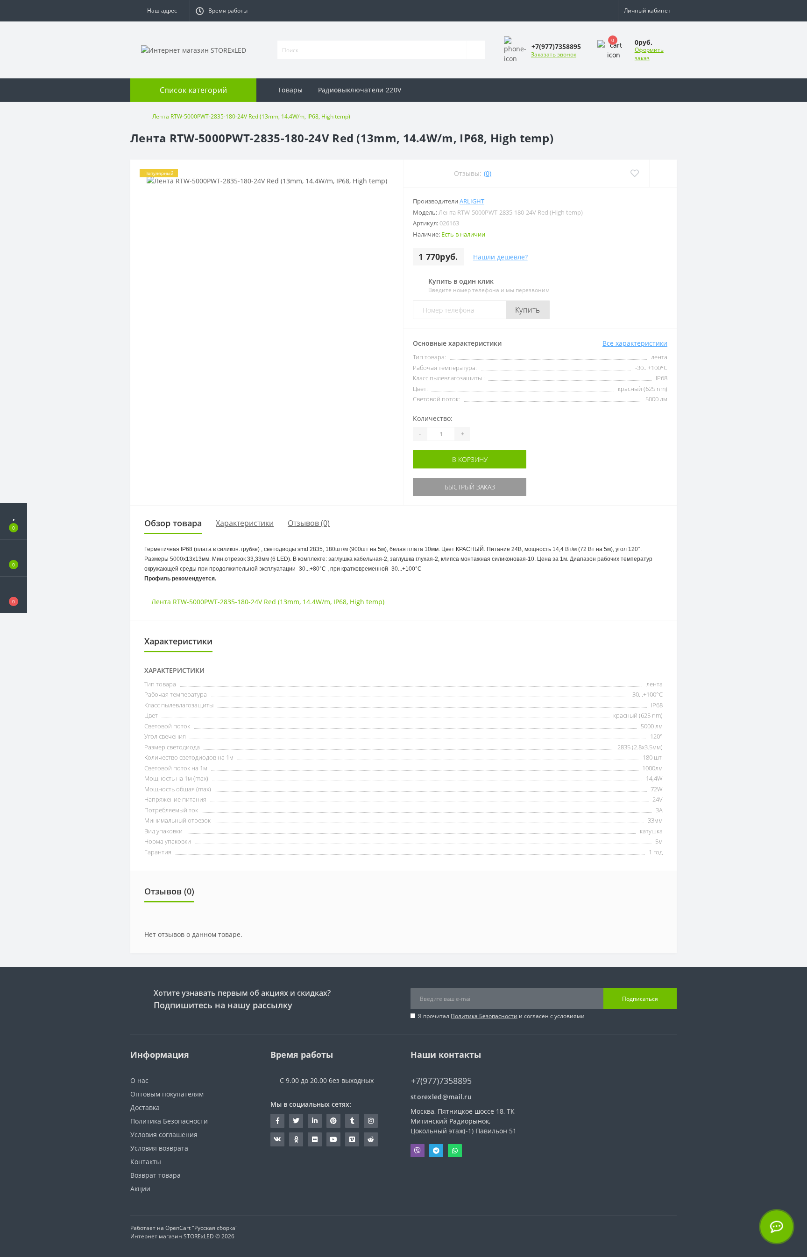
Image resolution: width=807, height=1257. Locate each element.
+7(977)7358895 (436, 1067)
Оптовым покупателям (167, 1093)
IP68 (340, 601)
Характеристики (245, 523)
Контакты (145, 1161)
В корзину (442, 459)
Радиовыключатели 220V (359, 89)
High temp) (367, 601)
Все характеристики (634, 343)
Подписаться (640, 999)
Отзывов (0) (309, 523)
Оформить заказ (649, 54)
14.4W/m (316, 601)
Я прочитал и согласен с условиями (501, 1016)
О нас (139, 1080)
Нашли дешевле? (500, 256)
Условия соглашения (164, 1134)
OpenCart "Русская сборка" (201, 1228)
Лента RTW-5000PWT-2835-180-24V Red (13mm (225, 601)
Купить (527, 310)
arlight (472, 201)
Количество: (433, 418)
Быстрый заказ (442, 486)
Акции (140, 1188)
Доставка (145, 1107)
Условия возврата (159, 1148)
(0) (487, 173)
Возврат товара (155, 1175)
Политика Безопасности (484, 1016)
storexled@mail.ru (441, 1096)
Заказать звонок (553, 54)
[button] (160, 10)
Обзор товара (173, 523)
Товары (290, 89)
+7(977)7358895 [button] (441, 1080)
